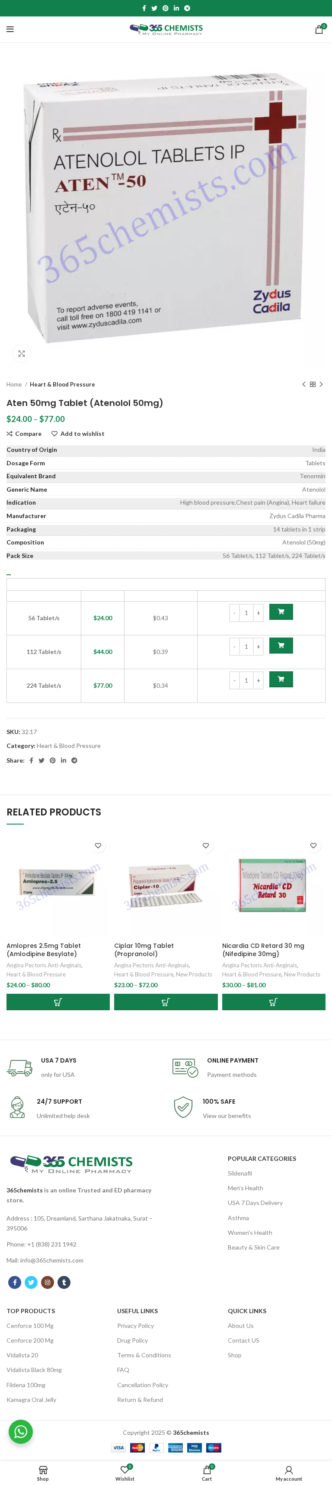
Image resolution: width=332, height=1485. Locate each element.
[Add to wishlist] (97, 845)
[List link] (83, 1223)
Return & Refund (140, 1399)
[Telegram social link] (187, 8)
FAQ (123, 1369)
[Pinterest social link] (165, 8)
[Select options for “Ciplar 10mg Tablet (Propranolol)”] (165, 1002)
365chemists (24, 1190)
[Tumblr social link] (63, 1282)
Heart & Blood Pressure (62, 384)
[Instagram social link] (47, 1282)
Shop (235, 1355)
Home (14, 384)
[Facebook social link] (144, 8)
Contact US (243, 1340)
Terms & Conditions (144, 1355)
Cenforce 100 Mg (30, 1325)
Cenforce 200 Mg (30, 1340)
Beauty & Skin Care (254, 1247)
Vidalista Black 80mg (34, 1369)
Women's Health (250, 1232)
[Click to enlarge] (21, 353)
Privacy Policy (135, 1325)
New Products (194, 974)
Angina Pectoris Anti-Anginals (43, 965)
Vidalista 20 (22, 1355)
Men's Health (245, 1188)
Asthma (238, 1217)
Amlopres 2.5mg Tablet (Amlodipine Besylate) (43, 950)
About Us (241, 1325)
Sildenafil (240, 1173)
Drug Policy (132, 1340)
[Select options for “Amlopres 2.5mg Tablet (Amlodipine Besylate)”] (58, 1002)
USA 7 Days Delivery (255, 1202)
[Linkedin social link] (176, 8)
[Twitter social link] (154, 8)
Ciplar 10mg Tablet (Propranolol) (144, 950)
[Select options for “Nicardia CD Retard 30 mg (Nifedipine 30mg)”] (274, 1002)
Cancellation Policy (142, 1384)
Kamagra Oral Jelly (31, 1399)
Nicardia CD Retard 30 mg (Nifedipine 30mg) (263, 950)
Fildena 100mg (25, 1384)
